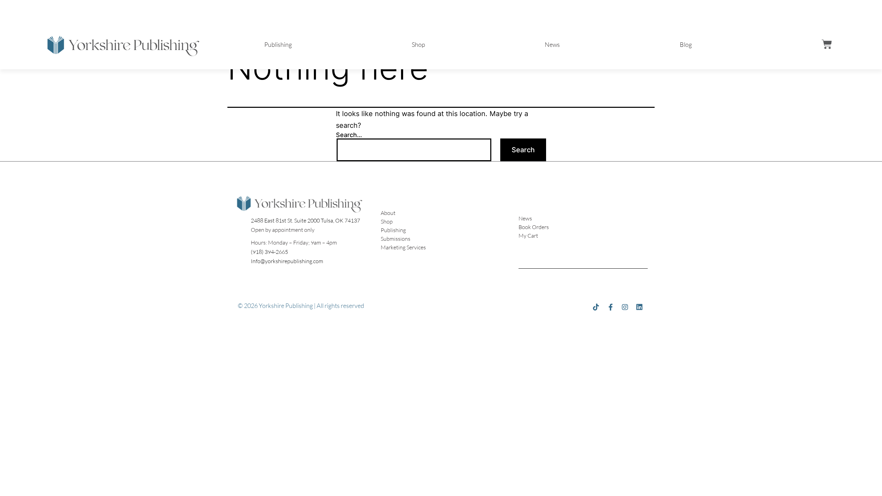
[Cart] (827, 44)
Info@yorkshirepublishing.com (287, 261)
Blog (686, 44)
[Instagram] (625, 307)
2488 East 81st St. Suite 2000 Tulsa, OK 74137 (305, 220)
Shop (418, 44)
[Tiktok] (596, 307)
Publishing (278, 44)
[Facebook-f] (610, 307)
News (552, 44)
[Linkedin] (639, 307)
